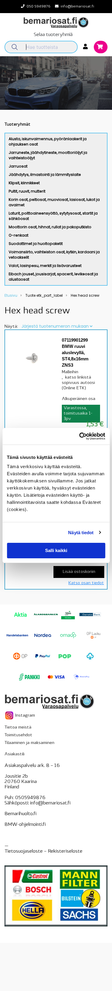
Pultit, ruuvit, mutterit (27, 191)
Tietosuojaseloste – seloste (43, 851)
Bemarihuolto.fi (20, 814)
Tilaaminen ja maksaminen (29, 743)
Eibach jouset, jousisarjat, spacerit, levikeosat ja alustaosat (53, 276)
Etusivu (10, 295)
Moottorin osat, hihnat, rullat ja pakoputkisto (50, 226)
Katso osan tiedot (86, 583)
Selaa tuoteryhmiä (53, 34)
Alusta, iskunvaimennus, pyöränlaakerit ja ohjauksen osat (48, 141)
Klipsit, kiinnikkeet (24, 182)
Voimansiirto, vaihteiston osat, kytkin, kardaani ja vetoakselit (54, 254)
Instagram (24, 715)
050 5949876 (38, 6)
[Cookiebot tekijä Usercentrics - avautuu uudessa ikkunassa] (79, 436)
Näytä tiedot (80, 532)
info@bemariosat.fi (77, 6)
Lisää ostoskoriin (79, 572)
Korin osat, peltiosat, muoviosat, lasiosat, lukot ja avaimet (54, 202)
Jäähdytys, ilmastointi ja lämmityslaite (45, 174)
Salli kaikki (56, 550)
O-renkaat (18, 235)
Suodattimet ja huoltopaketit (36, 243)
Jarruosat (18, 166)
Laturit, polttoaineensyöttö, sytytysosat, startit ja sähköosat (53, 216)
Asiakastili (14, 754)
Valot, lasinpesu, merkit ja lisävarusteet (45, 265)
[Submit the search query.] (15, 47)
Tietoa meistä (17, 727)
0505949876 (30, 797)
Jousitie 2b (16, 776)
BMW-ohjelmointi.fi (25, 824)
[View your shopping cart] (101, 47)
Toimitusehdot (18, 735)
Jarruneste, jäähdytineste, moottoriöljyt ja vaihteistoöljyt (48, 155)
